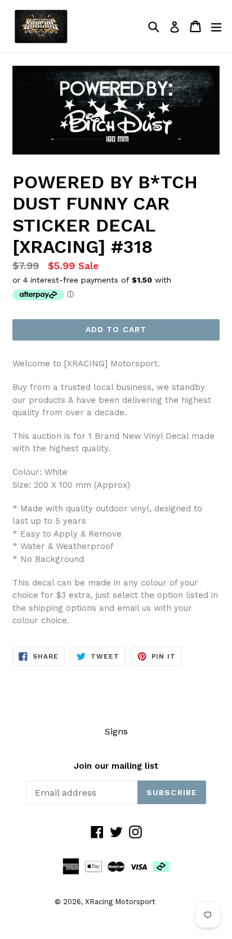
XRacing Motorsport (120, 901)
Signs (116, 731)
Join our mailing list (116, 766)
